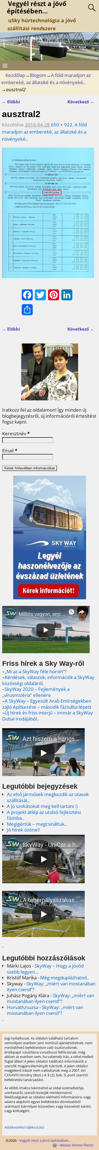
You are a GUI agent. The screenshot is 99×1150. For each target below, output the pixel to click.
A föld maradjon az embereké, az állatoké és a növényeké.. (44, 131)
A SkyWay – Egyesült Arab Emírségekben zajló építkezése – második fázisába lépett (46, 704)
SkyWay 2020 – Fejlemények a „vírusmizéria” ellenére (36, 692)
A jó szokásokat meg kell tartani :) (42, 806)
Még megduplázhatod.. (64, 977)
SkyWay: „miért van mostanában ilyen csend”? (51, 986)
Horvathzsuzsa (22, 1007)
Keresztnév (16, 434)
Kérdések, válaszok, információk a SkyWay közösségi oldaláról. (48, 680)
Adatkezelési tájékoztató (24, 1127)
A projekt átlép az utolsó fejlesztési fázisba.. (44, 815)
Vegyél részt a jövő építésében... (45, 1140)
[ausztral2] (48, 216)
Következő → (80, 101)
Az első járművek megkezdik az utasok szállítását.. (48, 797)
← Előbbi (11, 101)
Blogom (38, 75)
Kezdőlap (15, 75)
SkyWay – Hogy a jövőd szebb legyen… (45, 969)
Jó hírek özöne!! (23, 830)
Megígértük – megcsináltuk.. (37, 824)
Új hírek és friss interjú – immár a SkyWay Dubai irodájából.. (47, 716)
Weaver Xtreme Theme (76, 1145)
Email (9, 451)
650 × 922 (61, 124)
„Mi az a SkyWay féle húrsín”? (36, 671)
